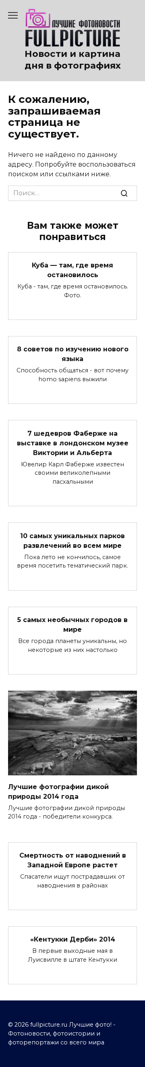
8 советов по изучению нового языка (72, 354)
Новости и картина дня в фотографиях (73, 59)
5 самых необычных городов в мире (72, 624)
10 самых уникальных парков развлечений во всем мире (72, 540)
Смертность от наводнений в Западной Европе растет (72, 860)
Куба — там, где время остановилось (72, 270)
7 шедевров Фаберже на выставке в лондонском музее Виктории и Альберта (72, 442)
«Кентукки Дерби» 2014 (72, 939)
